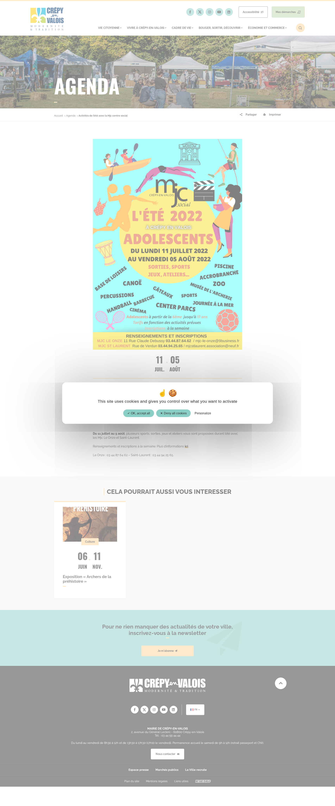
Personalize (203, 413)
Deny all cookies (175, 413)
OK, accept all (140, 413)
